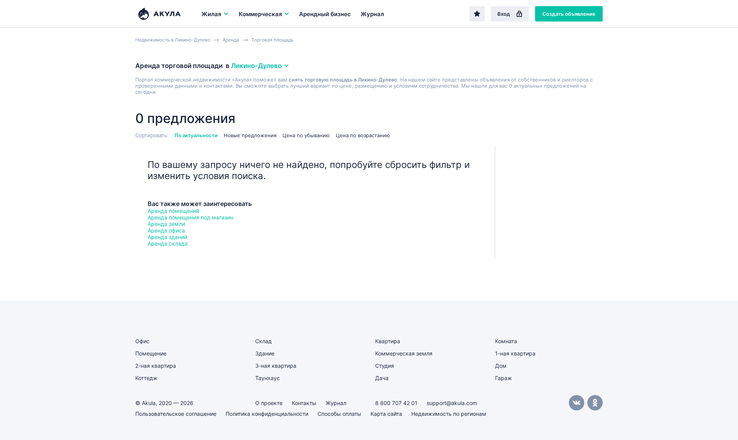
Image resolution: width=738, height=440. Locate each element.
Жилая (211, 14)
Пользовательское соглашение (175, 413)
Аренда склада (168, 243)
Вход (503, 14)
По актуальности (196, 135)
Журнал (372, 14)
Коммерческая (260, 14)
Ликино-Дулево (256, 66)
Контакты (304, 403)
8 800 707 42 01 (396, 403)
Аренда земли (166, 224)
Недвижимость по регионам (448, 413)
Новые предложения (250, 135)
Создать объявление (568, 14)
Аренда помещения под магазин (190, 217)
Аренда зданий (167, 237)
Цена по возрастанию (363, 135)
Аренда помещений (173, 211)
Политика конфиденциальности (267, 413)
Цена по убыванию (306, 135)
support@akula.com (452, 403)
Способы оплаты (339, 413)
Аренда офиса (166, 230)
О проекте (269, 403)
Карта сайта (386, 413)
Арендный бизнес (325, 14)
